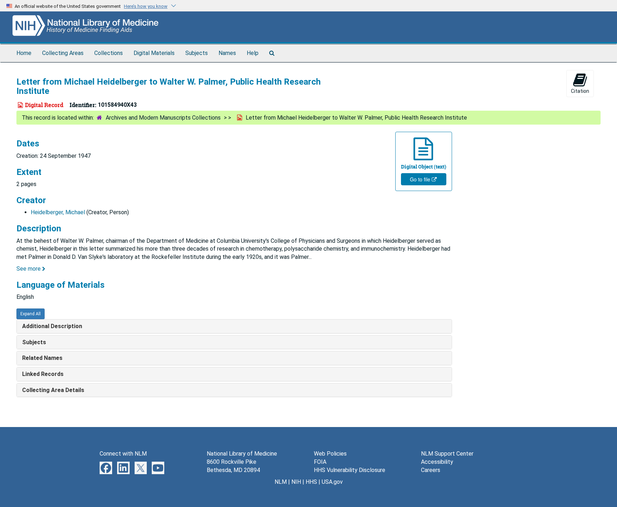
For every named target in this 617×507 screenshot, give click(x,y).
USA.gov (332, 481)
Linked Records (43, 374)
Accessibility (437, 461)
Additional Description (52, 326)
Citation (580, 91)
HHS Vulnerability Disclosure (349, 470)
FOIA (320, 461)
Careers (430, 470)
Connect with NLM (123, 453)
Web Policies (330, 453)
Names (227, 53)
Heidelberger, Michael (58, 212)
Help (253, 53)
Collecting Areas (63, 53)
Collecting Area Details (53, 390)
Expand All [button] (30, 313)
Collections (108, 53)
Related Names (42, 358)
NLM (281, 481)
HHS (311, 481)
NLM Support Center (447, 453)
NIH (296, 481)
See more (29, 268)
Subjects (196, 53)
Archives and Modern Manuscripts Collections (163, 117)
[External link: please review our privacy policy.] (106, 467)
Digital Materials (154, 53)
